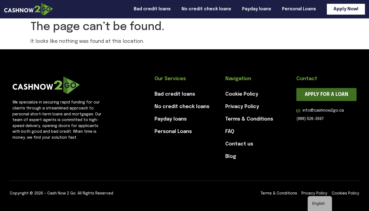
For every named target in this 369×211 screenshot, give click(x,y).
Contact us (239, 144)
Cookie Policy (241, 94)
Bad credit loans (152, 9)
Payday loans (256, 9)
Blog (230, 156)
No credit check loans (206, 9)
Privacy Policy (242, 106)
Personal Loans (299, 9)
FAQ (229, 131)
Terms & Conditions (249, 119)
